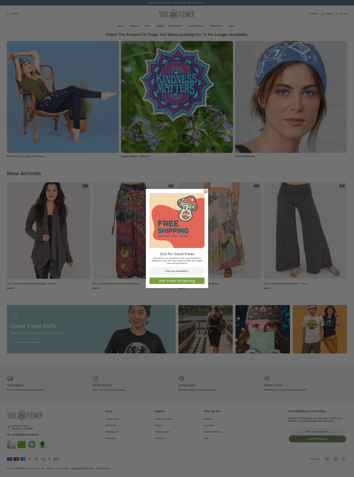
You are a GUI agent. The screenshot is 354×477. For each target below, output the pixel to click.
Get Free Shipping (177, 281)
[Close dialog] (205, 191)
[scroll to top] (349, 472)
